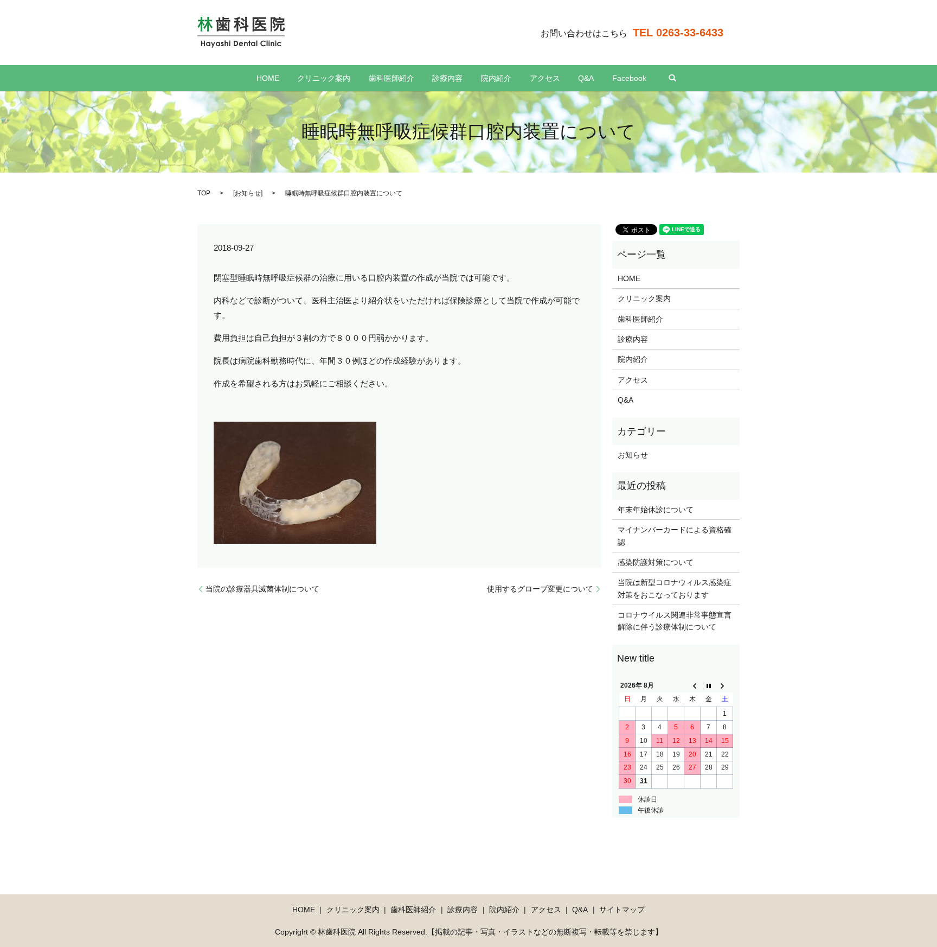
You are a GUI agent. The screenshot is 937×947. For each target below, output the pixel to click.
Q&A (586, 78)
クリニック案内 (323, 78)
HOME (267, 78)
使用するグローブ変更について (540, 588)
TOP (203, 193)
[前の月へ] (692, 685)
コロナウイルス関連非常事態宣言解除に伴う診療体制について (674, 621)
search (672, 78)
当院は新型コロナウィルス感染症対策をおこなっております (674, 588)
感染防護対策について (656, 562)
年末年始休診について (656, 509)
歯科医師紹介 (391, 78)
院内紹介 (496, 78)
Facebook (629, 78)
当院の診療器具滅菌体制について (262, 588)
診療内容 (447, 78)
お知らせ (248, 193)
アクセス (545, 78)
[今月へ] (709, 685)
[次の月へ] (725, 685)
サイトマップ (622, 909)
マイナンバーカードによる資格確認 (674, 535)
